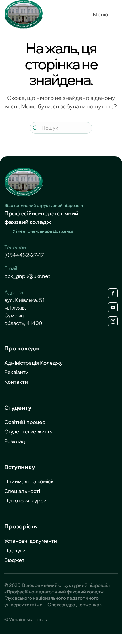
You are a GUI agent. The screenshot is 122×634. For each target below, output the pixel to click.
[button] (105, 14)
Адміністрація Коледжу (33, 363)
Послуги (15, 550)
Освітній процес (24, 422)
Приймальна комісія (29, 481)
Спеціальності (22, 491)
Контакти (16, 382)
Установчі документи (30, 541)
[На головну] (23, 14)
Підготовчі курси (25, 500)
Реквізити (16, 372)
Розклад (14, 441)
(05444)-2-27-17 (24, 255)
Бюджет (14, 560)
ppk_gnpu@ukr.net (27, 276)
